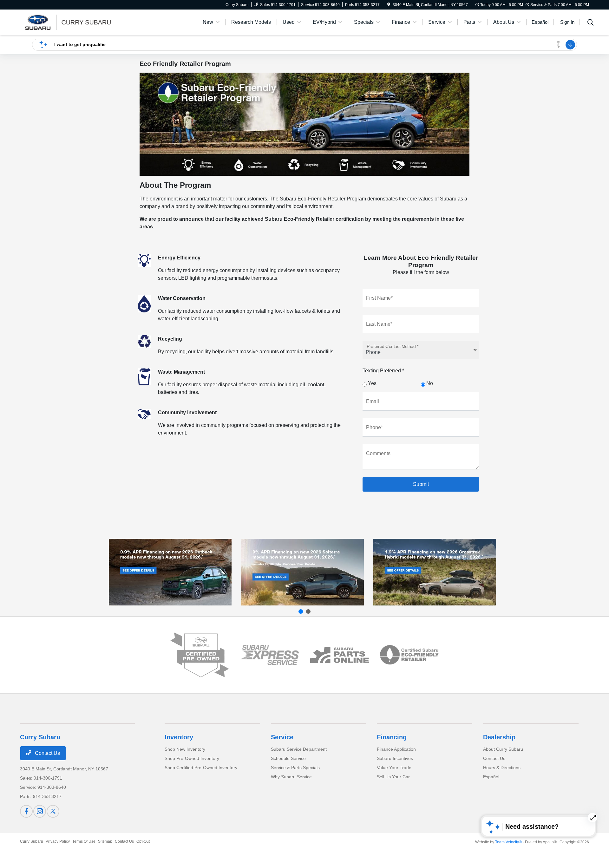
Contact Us (47, 753)
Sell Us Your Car (393, 776)
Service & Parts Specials (295, 767)
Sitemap (105, 841)
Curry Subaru (31, 841)
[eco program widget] (409, 655)
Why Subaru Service (291, 776)
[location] (388, 5)
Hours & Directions (502, 767)
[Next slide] (308, 611)
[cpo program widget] (199, 655)
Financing (392, 737)
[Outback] (170, 572)
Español (491, 776)
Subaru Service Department (299, 749)
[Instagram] (39, 811)
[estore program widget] (339, 655)
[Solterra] (302, 572)
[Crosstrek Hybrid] (434, 572)
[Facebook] (26, 811)
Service (282, 737)
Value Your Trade (394, 767)
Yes (372, 383)
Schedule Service (288, 758)
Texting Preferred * (383, 370)
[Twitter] (53, 811)
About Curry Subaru (503, 749)
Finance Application (396, 749)
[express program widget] (269, 655)
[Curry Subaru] (74, 21)
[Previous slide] (300, 611)
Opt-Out (143, 841)
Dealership (499, 737)
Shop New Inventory (185, 749)
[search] (590, 23)
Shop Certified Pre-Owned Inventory (201, 767)
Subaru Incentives (395, 758)
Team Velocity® (508, 842)
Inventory (179, 737)
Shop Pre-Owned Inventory (192, 758)
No (429, 383)
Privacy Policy (58, 841)
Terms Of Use (83, 841)
